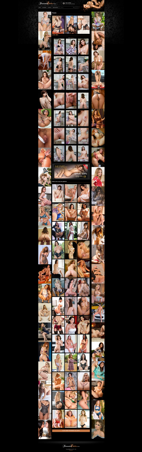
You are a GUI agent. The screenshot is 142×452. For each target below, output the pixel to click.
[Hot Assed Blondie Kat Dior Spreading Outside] (98, 89)
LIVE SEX (55, 35)
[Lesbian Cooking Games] (44, 438)
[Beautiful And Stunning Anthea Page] (71, 239)
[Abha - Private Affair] (83, 33)
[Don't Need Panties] (83, 258)
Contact (49, 7)
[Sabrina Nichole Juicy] (98, 399)
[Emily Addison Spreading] (44, 89)
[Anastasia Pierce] (58, 239)
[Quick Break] (44, 419)
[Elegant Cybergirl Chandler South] (98, 419)
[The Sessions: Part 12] (58, 352)
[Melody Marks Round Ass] (44, 380)
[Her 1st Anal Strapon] (83, 371)
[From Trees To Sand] (98, 30)
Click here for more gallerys (71, 430)
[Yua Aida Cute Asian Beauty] (83, 239)
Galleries (44, 7)
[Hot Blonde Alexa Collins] (44, 225)
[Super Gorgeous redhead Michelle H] (44, 361)
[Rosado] (98, 166)
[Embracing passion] (71, 352)
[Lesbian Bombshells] (44, 283)
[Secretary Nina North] (98, 205)
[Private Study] (44, 341)
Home (40, 7)
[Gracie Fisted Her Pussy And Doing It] (71, 427)
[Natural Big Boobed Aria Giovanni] (83, 352)
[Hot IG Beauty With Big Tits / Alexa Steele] (98, 438)
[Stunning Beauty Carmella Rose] (98, 244)
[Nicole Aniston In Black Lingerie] (58, 408)
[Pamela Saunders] (83, 277)
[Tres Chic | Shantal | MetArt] (83, 333)
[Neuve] (58, 277)
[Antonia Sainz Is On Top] (44, 302)
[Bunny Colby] (44, 322)
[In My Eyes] (44, 244)
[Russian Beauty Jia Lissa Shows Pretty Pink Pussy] (44, 69)
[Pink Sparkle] (44, 147)
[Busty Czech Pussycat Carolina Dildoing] (71, 202)
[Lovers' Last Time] (71, 333)
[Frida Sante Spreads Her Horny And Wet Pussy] (98, 380)
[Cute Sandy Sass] (44, 205)
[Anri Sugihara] (44, 108)
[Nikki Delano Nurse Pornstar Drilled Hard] (44, 166)
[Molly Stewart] (98, 341)
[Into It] (44, 30)
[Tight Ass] (98, 108)
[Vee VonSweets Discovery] (58, 333)
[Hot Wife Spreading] (58, 33)
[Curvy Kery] (98, 69)
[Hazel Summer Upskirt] (71, 371)
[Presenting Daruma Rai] (71, 33)
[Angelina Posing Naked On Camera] (58, 427)
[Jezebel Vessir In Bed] (98, 50)
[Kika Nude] (98, 147)
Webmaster (71, 450)
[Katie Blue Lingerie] (98, 302)
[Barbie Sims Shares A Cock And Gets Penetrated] (71, 408)
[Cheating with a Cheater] (58, 258)
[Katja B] (71, 258)
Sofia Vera (72, 37)
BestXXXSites (55, 7)
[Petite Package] (58, 202)
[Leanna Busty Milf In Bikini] (83, 408)
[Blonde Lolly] (98, 186)
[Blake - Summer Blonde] (58, 371)
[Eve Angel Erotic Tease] (83, 202)
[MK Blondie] (44, 50)
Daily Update (70, 3)
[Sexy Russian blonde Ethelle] (98, 263)
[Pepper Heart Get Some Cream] (44, 186)
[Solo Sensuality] (83, 427)
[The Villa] (71, 277)
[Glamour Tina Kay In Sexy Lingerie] (98, 283)
